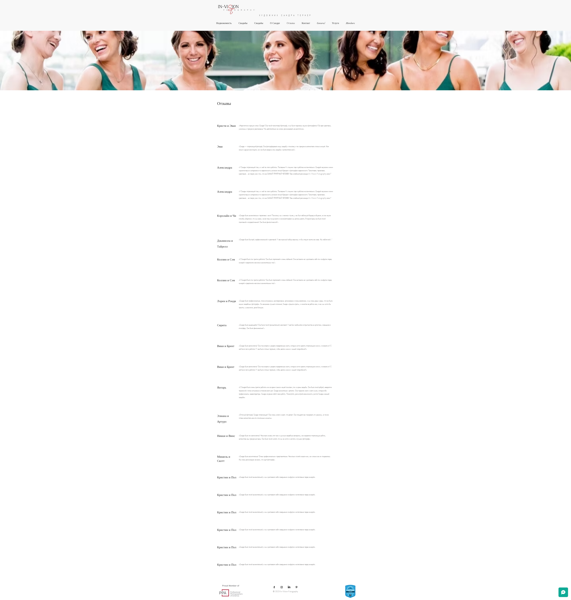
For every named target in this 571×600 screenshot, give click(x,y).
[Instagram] (281, 587)
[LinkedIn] (289, 587)
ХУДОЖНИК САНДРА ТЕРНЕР (285, 15)
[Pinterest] (296, 587)
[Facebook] (274, 587)
